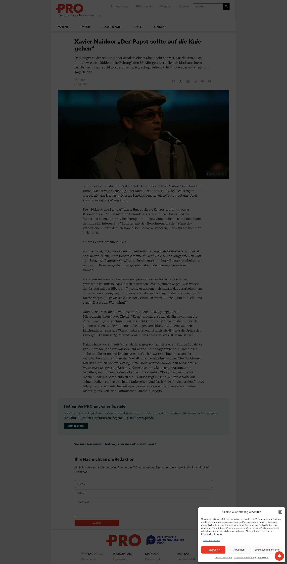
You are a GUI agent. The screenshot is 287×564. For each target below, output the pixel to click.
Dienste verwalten (211, 540)
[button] (280, 512)
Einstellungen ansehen (267, 549)
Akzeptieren (213, 549)
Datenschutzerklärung (245, 557)
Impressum (263, 557)
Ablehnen (239, 549)
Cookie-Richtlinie (223, 557)
